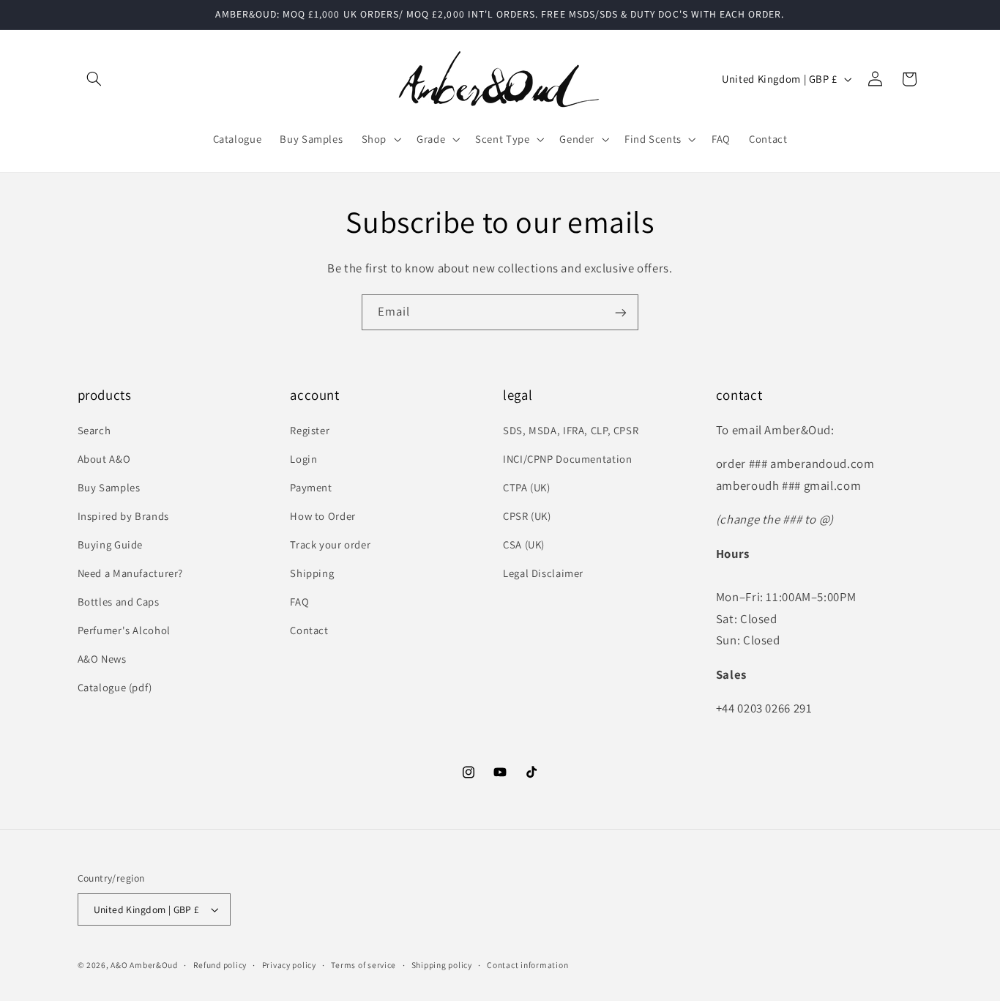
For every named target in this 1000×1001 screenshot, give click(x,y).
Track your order (330, 544)
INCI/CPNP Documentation (568, 459)
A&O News (102, 659)
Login (303, 459)
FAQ (299, 602)
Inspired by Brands (123, 516)
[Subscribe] (621, 312)
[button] (94, 79)
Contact (309, 630)
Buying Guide (110, 544)
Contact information (527, 964)
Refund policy (220, 964)
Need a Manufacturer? (131, 573)
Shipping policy (441, 964)
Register (309, 430)
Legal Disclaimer (543, 573)
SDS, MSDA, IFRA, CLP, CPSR (570, 430)
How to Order (323, 516)
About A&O (104, 459)
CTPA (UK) (527, 487)
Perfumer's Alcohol (124, 630)
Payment (311, 487)
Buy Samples (109, 487)
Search (94, 430)
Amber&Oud (154, 964)
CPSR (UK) (527, 516)
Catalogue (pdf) (115, 687)
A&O (120, 964)
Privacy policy (289, 964)
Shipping (312, 573)
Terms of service (363, 964)
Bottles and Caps (119, 602)
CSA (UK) (524, 544)
